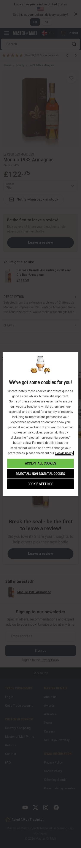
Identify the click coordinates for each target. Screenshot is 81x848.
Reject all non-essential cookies (40, 474)
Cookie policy (64, 453)
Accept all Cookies (40, 463)
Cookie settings (40, 484)
